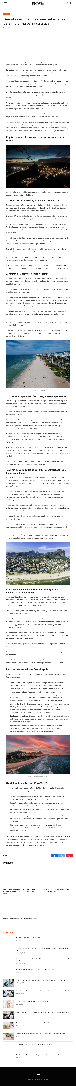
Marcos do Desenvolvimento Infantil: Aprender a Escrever (35, 969)
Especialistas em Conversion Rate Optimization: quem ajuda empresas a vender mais (42, 949)
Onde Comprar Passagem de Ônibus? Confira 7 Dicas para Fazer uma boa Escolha (43, 991)
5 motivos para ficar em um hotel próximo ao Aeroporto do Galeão (55, 890)
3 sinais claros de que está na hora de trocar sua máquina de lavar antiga (40, 980)
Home (38, 1074)
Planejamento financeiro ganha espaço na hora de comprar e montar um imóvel (42, 1023)
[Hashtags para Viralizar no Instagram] (8, 940)
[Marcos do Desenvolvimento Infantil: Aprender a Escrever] (8, 972)
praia (14, 434)
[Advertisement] (38, 43)
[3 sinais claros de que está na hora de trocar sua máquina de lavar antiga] (8, 983)
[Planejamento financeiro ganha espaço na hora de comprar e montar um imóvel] (8, 1025)
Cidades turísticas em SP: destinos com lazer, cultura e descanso (20, 920)
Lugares (6, 14)
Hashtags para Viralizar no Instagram (28, 937)
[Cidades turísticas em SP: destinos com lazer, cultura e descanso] (20, 906)
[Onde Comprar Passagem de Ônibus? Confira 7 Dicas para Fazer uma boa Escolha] (8, 993)
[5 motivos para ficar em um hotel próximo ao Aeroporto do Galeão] (56, 877)
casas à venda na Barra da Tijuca (29, 447)
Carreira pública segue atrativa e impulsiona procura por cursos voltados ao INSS (43, 1012)
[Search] (71, 3)
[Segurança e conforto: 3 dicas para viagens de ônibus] (8, 1047)
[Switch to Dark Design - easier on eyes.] (67, 3)
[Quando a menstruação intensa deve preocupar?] (8, 1004)
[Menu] (5, 3)
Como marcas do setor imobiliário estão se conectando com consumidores (40, 1033)
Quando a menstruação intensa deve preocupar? (32, 1001)
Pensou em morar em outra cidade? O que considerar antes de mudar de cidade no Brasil (19, 891)
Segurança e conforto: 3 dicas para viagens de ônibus (34, 1044)
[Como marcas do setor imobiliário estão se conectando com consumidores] (8, 1036)
